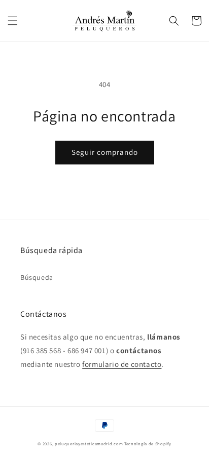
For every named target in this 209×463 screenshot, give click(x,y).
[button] (13, 21)
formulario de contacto (121, 364)
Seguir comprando (105, 152)
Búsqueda (36, 277)
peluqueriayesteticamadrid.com (89, 443)
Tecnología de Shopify (147, 443)
